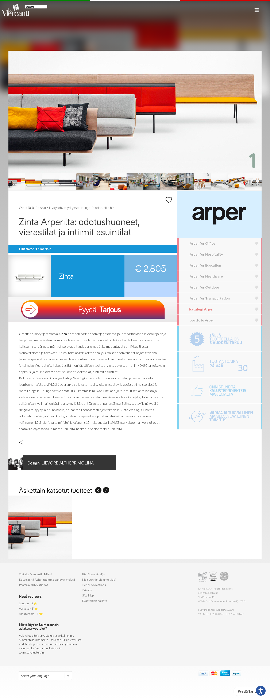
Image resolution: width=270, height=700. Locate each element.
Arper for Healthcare (206, 276)
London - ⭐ (28, 603)
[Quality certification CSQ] (213, 577)
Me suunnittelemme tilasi (99, 579)
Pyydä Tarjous (249, 691)
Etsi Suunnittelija (93, 574)
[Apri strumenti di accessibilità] (261, 691)
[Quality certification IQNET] (224, 577)
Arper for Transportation (210, 298)
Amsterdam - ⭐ (31, 614)
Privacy (87, 590)
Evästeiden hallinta (94, 600)
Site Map (88, 595)
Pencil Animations (94, 585)
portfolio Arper (202, 320)
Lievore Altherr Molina (60, 463)
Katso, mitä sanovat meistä (47, 579)
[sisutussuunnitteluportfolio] (220, 390)
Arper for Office (202, 243)
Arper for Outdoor (204, 287)
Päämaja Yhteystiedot (33, 585)
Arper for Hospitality (206, 254)
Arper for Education (205, 265)
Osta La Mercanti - (35, 574)
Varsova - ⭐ (28, 608)
